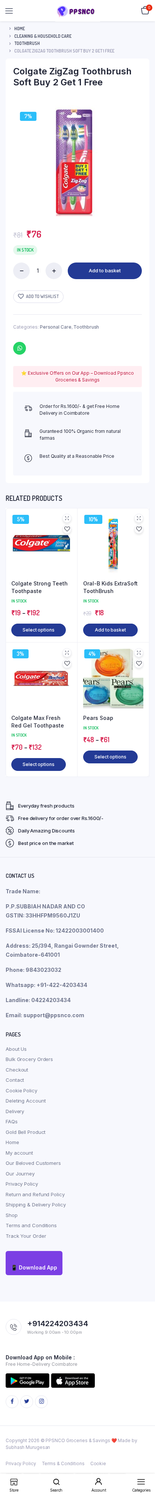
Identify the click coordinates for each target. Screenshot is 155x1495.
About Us (16, 1049)
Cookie (98, 1463)
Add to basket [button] (110, 630)
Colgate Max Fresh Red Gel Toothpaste (37, 722)
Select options (39, 630)
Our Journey (20, 1174)
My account (19, 1153)
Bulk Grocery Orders (29, 1059)
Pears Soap (98, 718)
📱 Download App (34, 1267)
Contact (15, 1080)
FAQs (12, 1121)
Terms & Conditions (63, 1463)
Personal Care (55, 327)
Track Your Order (26, 1236)
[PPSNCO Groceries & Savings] (77, 11)
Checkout (17, 1070)
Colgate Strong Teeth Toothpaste (39, 587)
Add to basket (105, 270)
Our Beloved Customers (33, 1163)
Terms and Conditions (31, 1225)
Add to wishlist (42, 296)
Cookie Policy (21, 1090)
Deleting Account (26, 1101)
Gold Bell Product (26, 1132)
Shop (12, 1215)
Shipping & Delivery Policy (35, 1205)
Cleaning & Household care (42, 36)
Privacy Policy (22, 1184)
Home (19, 28)
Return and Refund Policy (35, 1194)
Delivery (15, 1111)
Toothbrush (27, 43)
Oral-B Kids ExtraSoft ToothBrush (110, 587)
